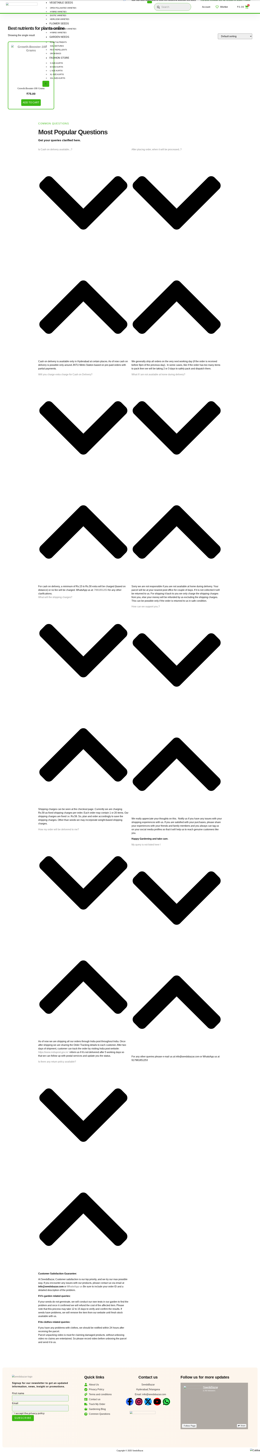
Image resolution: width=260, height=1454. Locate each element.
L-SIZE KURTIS (56, 71)
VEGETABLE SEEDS (61, 2)
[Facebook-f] (129, 1401)
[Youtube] (157, 1401)
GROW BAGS (55, 53)
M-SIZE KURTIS (56, 67)
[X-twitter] (148, 1401)
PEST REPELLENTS (58, 50)
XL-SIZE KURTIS (57, 74)
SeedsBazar (210, 1387)
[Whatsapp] (166, 1401)
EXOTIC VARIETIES (58, 15)
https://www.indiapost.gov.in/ (53, 1052)
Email (15, 1403)
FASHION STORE (59, 58)
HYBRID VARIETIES (58, 12)
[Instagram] (139, 1401)
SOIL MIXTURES (57, 46)
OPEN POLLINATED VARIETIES (63, 8)
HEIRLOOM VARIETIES (59, 19)
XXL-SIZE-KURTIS (57, 78)
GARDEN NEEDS (59, 37)
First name (18, 1393)
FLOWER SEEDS (59, 23)
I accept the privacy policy (29, 1413)
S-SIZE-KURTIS (56, 63)
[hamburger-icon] (149, 2)
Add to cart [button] (31, 102)
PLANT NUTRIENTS (58, 42)
